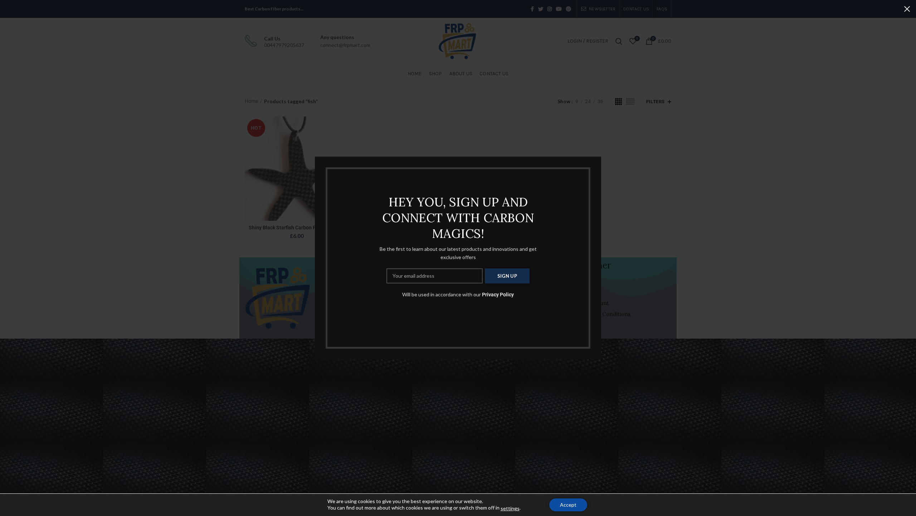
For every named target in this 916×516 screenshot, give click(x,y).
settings (510, 508)
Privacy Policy (498, 294)
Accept (568, 505)
